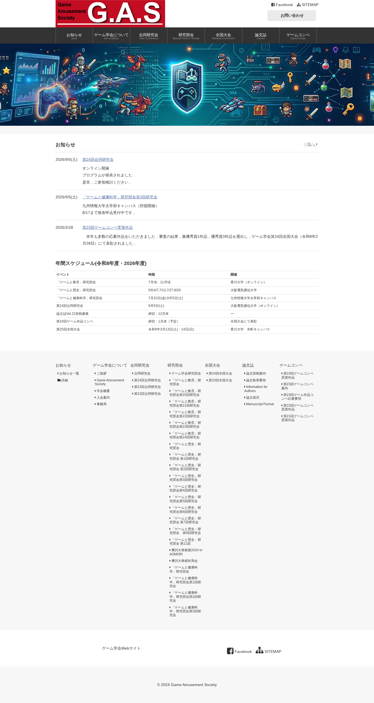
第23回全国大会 (220, 380)
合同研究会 (139, 365)
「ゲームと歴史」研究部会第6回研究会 (185, 509)
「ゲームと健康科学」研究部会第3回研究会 (119, 197)
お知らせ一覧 (69, 373)
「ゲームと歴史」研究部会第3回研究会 (185, 478)
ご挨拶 (101, 373)
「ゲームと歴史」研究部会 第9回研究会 (185, 531)
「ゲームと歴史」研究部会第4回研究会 (185, 488)
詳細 (64, 380)
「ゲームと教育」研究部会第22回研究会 (185, 414)
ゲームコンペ (291, 365)
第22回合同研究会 (147, 394)
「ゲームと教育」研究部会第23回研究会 (185, 424)
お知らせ (63, 365)
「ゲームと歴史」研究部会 (185, 446)
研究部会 (175, 365)
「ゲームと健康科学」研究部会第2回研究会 (185, 596)
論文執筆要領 (255, 380)
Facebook (284, 4)
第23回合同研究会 (147, 387)
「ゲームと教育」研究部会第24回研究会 (185, 435)
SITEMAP (309, 4)
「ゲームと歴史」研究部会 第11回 (185, 541)
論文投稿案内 (255, 373)
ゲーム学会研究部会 (186, 373)
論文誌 (248, 365)
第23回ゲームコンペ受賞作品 (107, 227)
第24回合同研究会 (98, 159)
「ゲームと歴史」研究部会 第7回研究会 (185, 520)
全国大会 (212, 365)
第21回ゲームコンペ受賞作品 (297, 418)
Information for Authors (255, 389)
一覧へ (310, 144)
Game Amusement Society (109, 382)
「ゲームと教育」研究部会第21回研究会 (185, 403)
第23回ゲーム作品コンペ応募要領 (297, 397)
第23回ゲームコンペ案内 (297, 386)
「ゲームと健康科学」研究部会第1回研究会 (185, 582)
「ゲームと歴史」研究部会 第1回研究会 (185, 456)
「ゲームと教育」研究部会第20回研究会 (185, 393)
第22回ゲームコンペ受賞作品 (297, 407)
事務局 (101, 404)
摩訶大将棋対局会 (184, 561)
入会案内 (103, 397)
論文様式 (252, 397)
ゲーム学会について (110, 365)
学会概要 (103, 391)
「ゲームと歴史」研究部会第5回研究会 (185, 499)
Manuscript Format (259, 404)
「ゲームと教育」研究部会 (185, 382)
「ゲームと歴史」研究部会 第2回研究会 (185, 467)
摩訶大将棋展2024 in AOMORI (185, 552)
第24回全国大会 (220, 373)
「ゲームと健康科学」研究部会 (183, 569)
